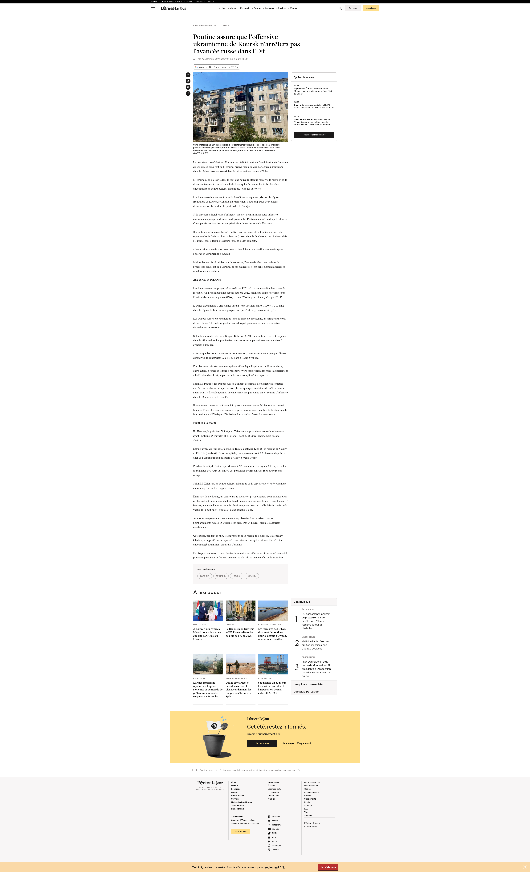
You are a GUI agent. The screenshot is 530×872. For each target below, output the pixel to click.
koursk (204, 576)
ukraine (221, 576)
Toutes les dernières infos (314, 135)
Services (235, 799)
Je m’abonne (262, 743)
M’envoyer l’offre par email (297, 743)
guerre (252, 576)
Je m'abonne (328, 867)
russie (236, 576)
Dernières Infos (204, 25)
